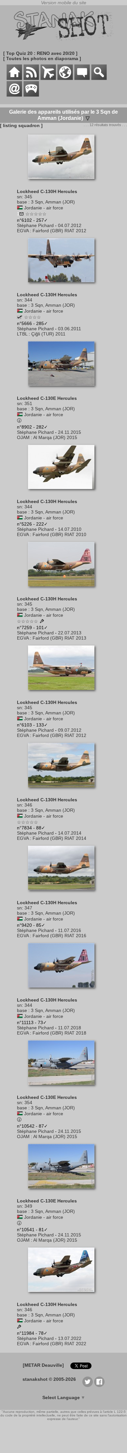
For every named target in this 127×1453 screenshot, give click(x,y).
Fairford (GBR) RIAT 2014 (59, 838)
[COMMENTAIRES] (82, 78)
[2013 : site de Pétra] (42, 621)
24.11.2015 (69, 432)
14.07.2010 (69, 529)
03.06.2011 (69, 328)
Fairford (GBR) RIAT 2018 (59, 1033)
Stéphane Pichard (35, 225)
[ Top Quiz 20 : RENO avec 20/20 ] (40, 53)
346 (28, 805)
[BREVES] (31, 78)
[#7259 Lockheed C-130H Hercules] (63, 589)
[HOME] (14, 78)
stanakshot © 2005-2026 (49, 1379)
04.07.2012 (69, 225)
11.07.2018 (69, 1027)
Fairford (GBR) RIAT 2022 (59, 1343)
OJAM (23, 437)
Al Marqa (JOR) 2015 (55, 437)
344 (28, 299)
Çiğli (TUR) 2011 (48, 333)
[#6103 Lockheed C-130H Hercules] (63, 693)
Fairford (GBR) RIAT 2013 (59, 638)
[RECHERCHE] (99, 78)
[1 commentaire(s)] (21, 214)
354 (28, 1102)
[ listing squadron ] (21, 125)
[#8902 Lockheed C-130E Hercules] (63, 389)
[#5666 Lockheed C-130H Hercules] (63, 285)
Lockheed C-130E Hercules (47, 398)
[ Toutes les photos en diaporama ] (42, 58)
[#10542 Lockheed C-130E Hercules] (63, 1088)
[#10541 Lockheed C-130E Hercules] (63, 1191)
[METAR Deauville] (43, 1365)
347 (28, 907)
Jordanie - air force (43, 207)
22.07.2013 (69, 632)
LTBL (22, 333)
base (22, 201)
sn (19, 196)
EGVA (23, 230)
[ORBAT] (48, 78)
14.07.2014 (69, 833)
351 (28, 403)
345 (28, 196)
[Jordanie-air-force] (20, 207)
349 (28, 1206)
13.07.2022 (69, 1338)
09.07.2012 (69, 730)
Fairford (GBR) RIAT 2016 (59, 935)
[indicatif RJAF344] (19, 317)
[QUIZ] (31, 95)
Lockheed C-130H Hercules (47, 191)
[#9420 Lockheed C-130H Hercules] (63, 893)
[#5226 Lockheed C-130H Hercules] (63, 492)
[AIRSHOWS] (65, 78)
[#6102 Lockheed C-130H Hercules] (63, 182)
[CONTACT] (14, 95)
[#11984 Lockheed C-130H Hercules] (63, 1295)
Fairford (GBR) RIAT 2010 (59, 534)
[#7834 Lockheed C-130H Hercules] (63, 790)
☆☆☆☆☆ (36, 214)
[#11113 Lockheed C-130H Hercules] (63, 990)
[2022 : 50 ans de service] (19, 1327)
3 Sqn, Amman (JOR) (53, 201)
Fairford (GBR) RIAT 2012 (59, 230)
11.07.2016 (69, 930)
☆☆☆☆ (32, 317)
